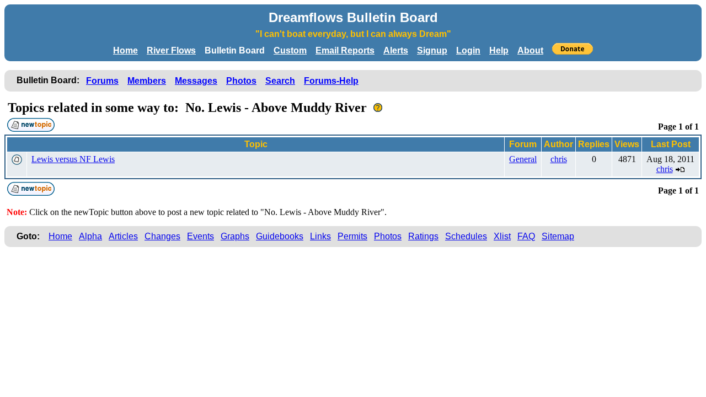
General (523, 159)
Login (468, 50)
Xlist (502, 236)
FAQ (526, 236)
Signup (432, 50)
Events (200, 236)
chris (558, 159)
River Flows (171, 50)
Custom (290, 50)
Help (499, 50)
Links (320, 236)
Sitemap (558, 236)
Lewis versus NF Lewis (73, 159)
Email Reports (345, 50)
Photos (241, 80)
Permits (352, 236)
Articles (123, 236)
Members (146, 80)
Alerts (395, 50)
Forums (102, 80)
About (530, 50)
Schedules (466, 236)
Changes (162, 236)
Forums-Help (331, 80)
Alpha (90, 236)
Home (125, 50)
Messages (196, 80)
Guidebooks (279, 236)
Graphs (235, 236)
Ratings (423, 236)
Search (280, 80)
